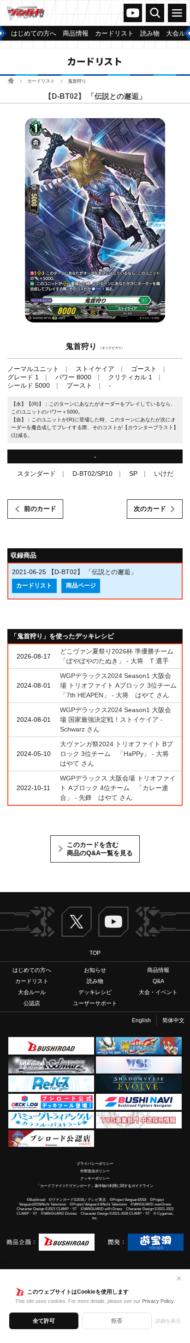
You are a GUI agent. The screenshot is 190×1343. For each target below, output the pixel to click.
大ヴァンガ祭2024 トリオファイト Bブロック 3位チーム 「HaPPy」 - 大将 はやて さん (117, 753)
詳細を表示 (168, 1321)
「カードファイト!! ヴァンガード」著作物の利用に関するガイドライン (95, 1186)
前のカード (40, 508)
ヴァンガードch (133, 13)
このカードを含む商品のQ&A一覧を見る (100, 849)
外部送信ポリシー (95, 1171)
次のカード (150, 508)
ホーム (10, 80)
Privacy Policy (158, 1301)
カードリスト (41, 81)
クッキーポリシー (95, 1178)
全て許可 (44, 1321)
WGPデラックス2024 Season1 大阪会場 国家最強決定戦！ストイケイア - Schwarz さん (115, 719)
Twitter (76, 921)
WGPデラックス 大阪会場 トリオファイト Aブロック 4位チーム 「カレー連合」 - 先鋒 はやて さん (118, 787)
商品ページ (81, 585)
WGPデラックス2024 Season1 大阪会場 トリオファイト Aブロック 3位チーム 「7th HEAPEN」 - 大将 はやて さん (121, 685)
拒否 (116, 1321)
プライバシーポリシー (95, 1164)
